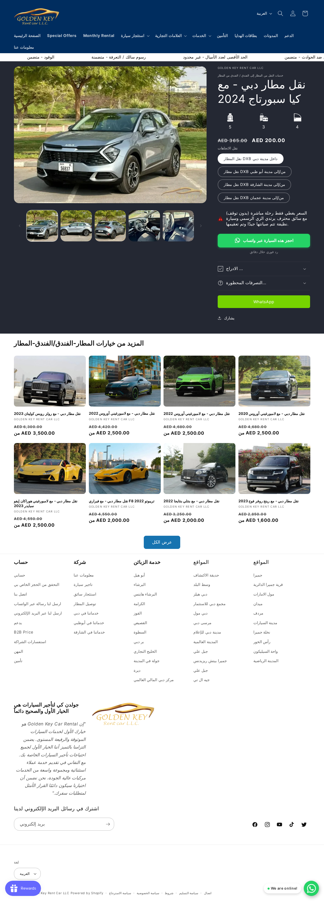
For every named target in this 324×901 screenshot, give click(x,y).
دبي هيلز (200, 594)
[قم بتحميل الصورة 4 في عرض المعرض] (144, 226)
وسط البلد (201, 584)
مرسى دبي (202, 622)
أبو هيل (139, 575)
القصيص (140, 622)
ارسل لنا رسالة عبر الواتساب (37, 603)
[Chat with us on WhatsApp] (311, 888)
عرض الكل (162, 542)
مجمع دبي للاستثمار (209, 603)
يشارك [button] (229, 318)
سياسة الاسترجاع (120, 893)
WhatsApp (263, 301)
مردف (258, 613)
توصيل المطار (85, 603)
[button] (135, 36)
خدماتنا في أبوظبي (89, 622)
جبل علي (200, 651)
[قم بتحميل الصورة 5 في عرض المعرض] (178, 226)
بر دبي (139, 641)
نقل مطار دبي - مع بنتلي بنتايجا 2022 (191, 501)
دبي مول (200, 613)
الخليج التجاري (145, 651)
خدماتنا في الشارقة (89, 632)
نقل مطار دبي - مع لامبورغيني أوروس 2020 (271, 413)
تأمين (18, 661)
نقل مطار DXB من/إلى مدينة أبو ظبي (255, 171)
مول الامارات (263, 594)
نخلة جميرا (261, 632)
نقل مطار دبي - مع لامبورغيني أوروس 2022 (122, 413)
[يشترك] (108, 824)
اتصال (207, 893)
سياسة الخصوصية (148, 893)
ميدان (257, 603)
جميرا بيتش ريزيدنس (210, 661)
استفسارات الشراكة (30, 641)
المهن (18, 651)
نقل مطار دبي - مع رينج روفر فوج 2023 (268, 501)
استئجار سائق (85, 594)
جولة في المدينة (146, 661)
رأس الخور (262, 641)
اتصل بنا (20, 594)
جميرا (257, 575)
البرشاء (140, 584)
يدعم (18, 622)
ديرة (137, 670)
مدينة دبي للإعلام (207, 632)
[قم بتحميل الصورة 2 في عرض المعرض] (76, 226)
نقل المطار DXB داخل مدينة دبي (251, 158)
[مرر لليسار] (19, 225)
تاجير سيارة (83, 584)
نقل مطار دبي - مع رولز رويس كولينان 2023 (47, 413)
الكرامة (139, 603)
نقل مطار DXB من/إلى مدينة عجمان (254, 197)
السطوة (140, 632)
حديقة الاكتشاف (206, 575)
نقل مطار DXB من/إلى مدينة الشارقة (254, 184)
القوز (138, 613)
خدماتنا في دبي (86, 613)
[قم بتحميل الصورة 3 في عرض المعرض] (110, 226)
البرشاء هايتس (145, 594)
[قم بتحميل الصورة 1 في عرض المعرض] (42, 226)
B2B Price (23, 632)
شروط (169, 893)
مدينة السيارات (265, 622)
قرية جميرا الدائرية (268, 584)
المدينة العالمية (205, 641)
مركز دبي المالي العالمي (154, 680)
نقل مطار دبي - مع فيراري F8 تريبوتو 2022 (122, 501)
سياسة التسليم (188, 893)
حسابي (19, 575)
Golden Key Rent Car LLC (48, 893)
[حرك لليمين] (201, 225)
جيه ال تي (201, 680)
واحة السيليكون (265, 651)
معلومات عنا (84, 575)
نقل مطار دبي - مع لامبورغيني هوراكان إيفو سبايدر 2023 (45, 503)
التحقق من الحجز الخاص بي (36, 584)
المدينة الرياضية (266, 661)
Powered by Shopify (87, 893)
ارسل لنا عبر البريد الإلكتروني (38, 613)
